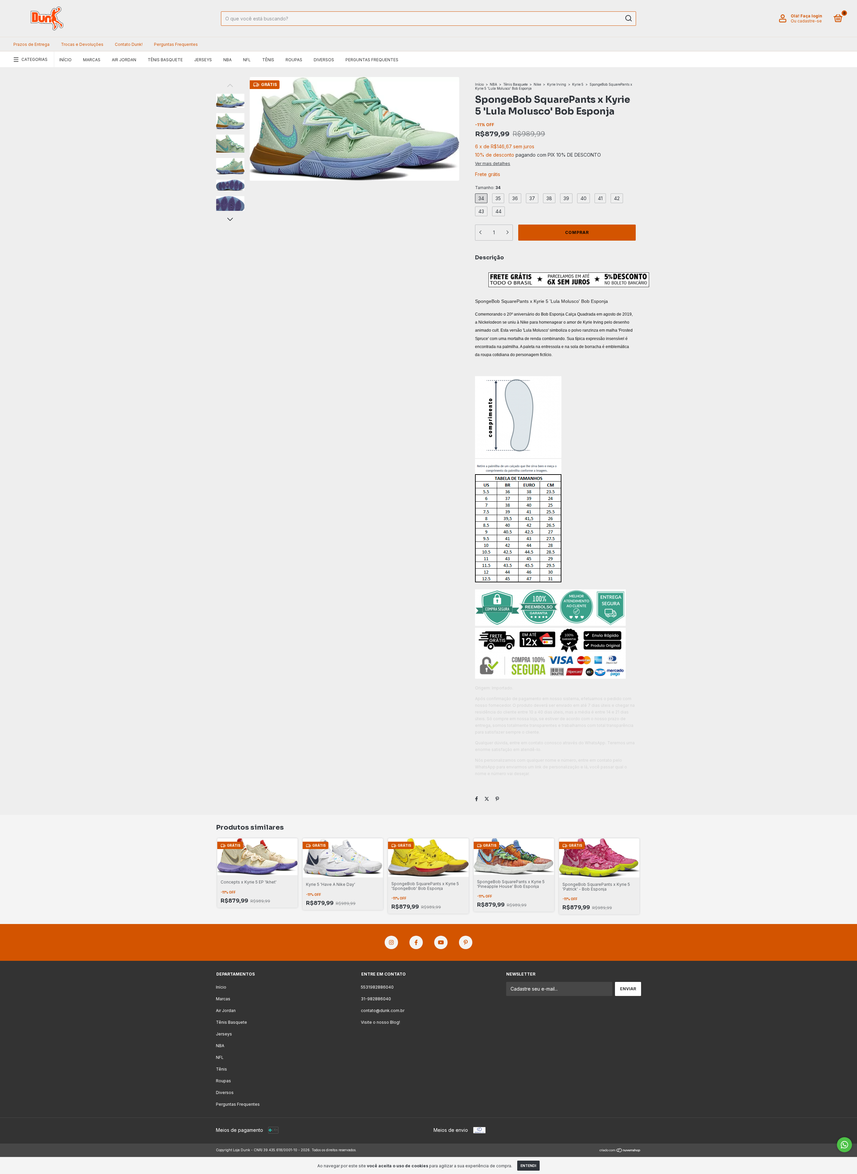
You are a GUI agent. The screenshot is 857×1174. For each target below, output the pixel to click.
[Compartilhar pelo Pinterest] (497, 799)
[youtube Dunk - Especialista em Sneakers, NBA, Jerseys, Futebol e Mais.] (441, 942)
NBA (227, 59)
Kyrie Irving (556, 84)
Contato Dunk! (129, 44)
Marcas (91, 59)
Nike (537, 84)
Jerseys (203, 59)
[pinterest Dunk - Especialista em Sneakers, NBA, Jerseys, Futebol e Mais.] (465, 942)
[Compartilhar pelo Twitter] (486, 799)
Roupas (294, 59)
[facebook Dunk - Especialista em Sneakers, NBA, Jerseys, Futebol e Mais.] (416, 942)
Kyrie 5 (577, 84)
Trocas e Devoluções (82, 44)
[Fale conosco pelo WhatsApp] (844, 1144)
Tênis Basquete (165, 59)
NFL (247, 59)
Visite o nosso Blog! (380, 1022)
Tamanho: (487, 187)
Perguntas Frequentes (176, 44)
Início (65, 59)
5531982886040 (377, 987)
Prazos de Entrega (31, 44)
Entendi (528, 1166)
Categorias (34, 59)
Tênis (268, 59)
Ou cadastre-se (806, 20)
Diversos (324, 59)
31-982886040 (376, 998)
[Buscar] (628, 18)
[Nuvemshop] (620, 1151)
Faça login (811, 15)
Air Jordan (124, 59)
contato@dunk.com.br (382, 1010)
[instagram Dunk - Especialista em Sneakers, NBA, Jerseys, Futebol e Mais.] (391, 942)
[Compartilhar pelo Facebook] (476, 799)
